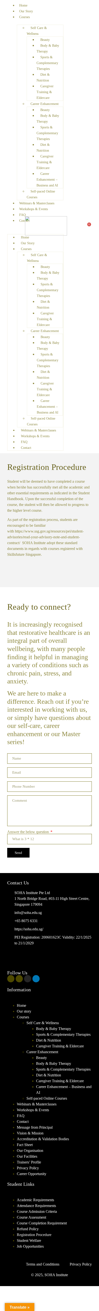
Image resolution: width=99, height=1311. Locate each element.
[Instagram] (27, 978)
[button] (49, 1000)
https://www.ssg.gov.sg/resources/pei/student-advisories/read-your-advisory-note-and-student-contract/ (45, 537)
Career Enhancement (42, 1052)
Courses (24, 17)
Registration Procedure (34, 1235)
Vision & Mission (30, 1133)
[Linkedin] (36, 978)
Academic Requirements (35, 1200)
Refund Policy (28, 1229)
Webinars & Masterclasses (36, 1104)
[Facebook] (10, 978)
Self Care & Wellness (42, 1023)
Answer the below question (28, 832)
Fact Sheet (25, 1145)
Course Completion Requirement (42, 1223)
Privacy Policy (28, 1168)
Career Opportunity (31, 1174)
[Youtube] (19, 978)
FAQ (22, 215)
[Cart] (88, 226)
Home (23, 5)
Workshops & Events (33, 1110)
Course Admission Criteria (37, 1211)
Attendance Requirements (36, 1206)
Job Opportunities (30, 1246)
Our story (24, 1011)
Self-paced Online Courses (46, 1098)
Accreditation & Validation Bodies (43, 1139)
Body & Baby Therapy (53, 1029)
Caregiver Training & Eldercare (60, 1046)
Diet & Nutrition (48, 1040)
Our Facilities (27, 1156)
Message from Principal (35, 1127)
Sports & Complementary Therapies (63, 1034)
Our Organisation (30, 1150)
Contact (24, 220)
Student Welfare (29, 1240)
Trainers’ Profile (29, 1162)
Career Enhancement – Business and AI (64, 1090)
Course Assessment (31, 1217)
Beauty (41, 1058)
